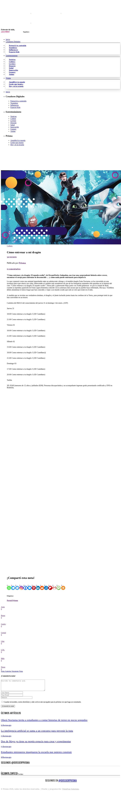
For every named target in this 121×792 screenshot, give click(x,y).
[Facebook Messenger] (30, 585)
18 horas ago (6, 757)
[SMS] (58, 585)
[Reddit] (42, 585)
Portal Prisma (12, 600)
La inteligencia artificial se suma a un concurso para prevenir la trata (37, 730)
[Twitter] (17, 585)
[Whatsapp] (9, 585)
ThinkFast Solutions (70, 789)
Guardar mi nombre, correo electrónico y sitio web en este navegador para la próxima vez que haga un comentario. (42, 702)
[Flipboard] (50, 585)
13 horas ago (6, 736)
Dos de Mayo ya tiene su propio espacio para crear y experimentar (36, 741)
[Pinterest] (34, 585)
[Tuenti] (46, 585)
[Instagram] (21, 585)
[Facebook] (25, 585)
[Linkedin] (38, 585)
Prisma (22, 263)
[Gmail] (54, 585)
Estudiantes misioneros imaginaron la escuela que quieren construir (36, 752)
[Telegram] (13, 585)
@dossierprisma (67, 780)
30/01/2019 (12, 257)
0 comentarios (13, 269)
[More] (63, 585)
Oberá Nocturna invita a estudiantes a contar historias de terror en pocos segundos (44, 720)
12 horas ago (6, 725)
